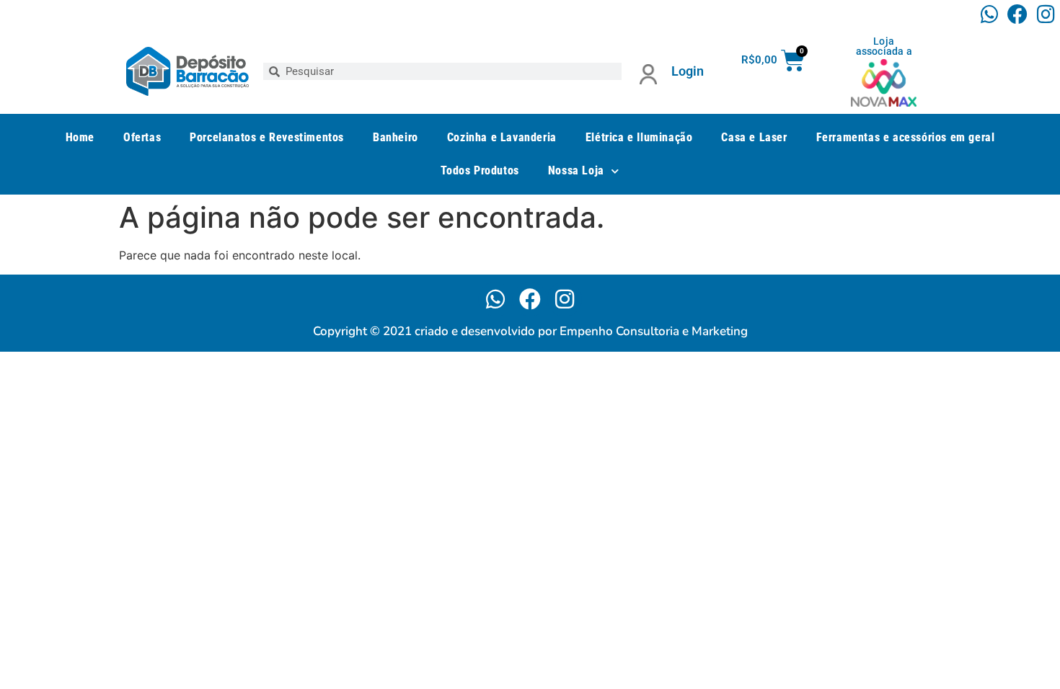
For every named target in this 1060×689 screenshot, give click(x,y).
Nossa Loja (576, 170)
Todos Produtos (479, 170)
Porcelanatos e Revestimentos (267, 137)
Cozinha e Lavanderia (502, 137)
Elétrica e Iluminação (639, 137)
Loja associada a (884, 46)
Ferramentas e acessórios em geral (905, 137)
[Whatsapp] (989, 14)
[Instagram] (1046, 14)
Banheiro (395, 137)
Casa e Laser (754, 137)
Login (687, 71)
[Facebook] (1018, 14)
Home (80, 137)
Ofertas (142, 137)
